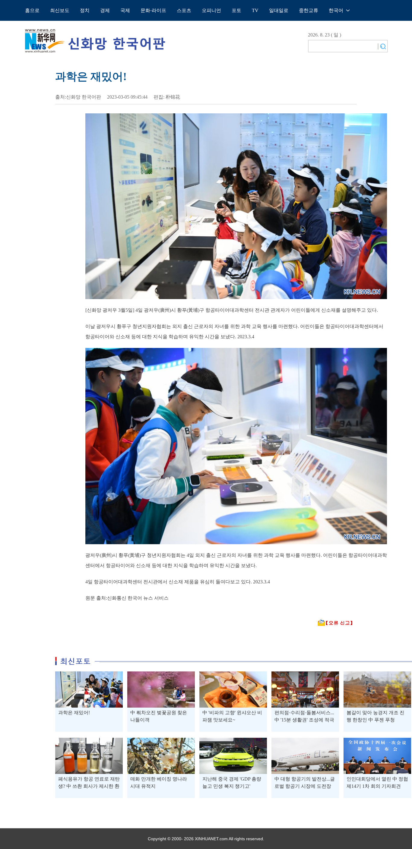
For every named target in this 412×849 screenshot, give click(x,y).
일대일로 (278, 10)
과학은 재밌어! (74, 712)
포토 (236, 10)
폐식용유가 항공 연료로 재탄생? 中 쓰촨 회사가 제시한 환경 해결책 (89, 786)
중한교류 (308, 10)
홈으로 (32, 10)
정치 (85, 10)
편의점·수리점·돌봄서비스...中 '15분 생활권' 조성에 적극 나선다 (304, 720)
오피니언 (211, 10)
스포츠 (184, 10)
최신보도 (59, 10)
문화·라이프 (153, 10)
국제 (125, 10)
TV (255, 10)
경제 (105, 10)
